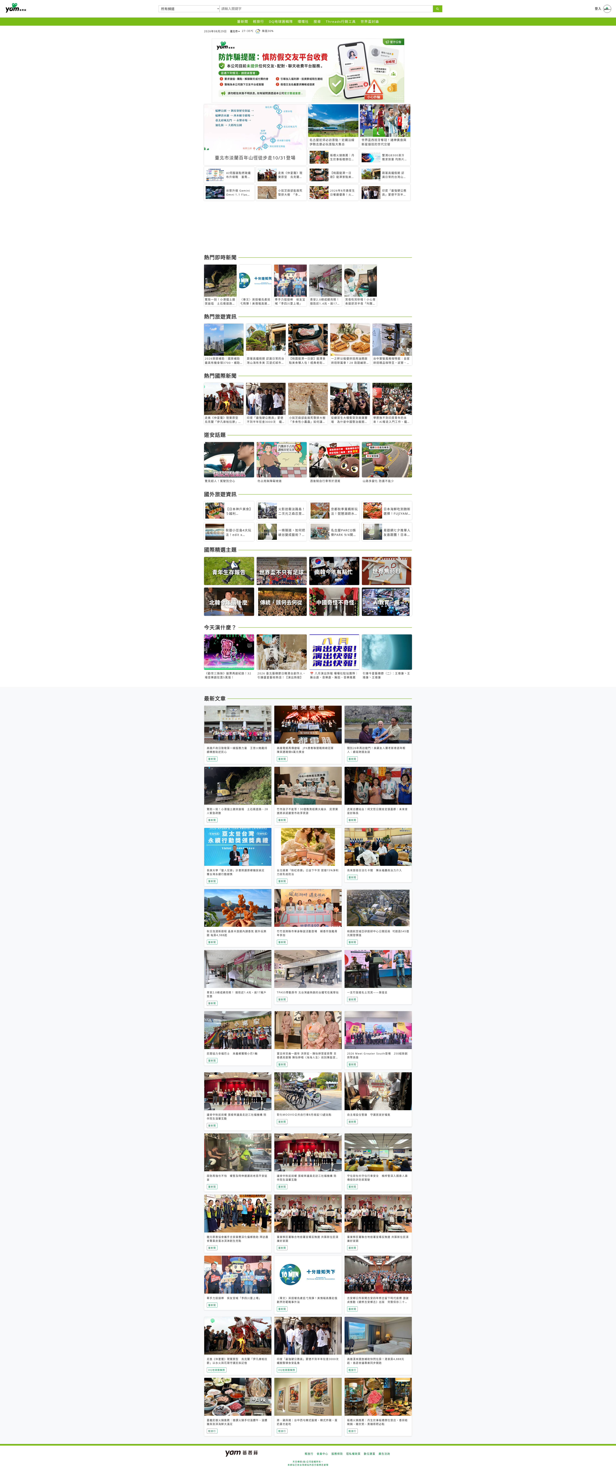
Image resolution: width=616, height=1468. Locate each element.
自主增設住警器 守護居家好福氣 (368, 1114)
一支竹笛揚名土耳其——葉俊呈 (367, 992)
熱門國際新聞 (220, 375)
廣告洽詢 (384, 1453)
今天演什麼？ (220, 627)
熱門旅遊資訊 (220, 316)
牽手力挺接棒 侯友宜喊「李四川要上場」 (234, 1298)
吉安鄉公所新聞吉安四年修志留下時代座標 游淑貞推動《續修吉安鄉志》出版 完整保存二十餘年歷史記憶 (378, 1302)
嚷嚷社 (303, 21)
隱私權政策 (353, 1453)
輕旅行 (258, 21)
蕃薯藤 (15, 8)
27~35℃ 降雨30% (258, 31)
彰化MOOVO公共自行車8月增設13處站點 (304, 1114)
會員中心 (322, 1453)
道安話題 (215, 434)
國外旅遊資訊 (220, 494)
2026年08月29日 (215, 31)
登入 (598, 8)
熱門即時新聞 (220, 257)
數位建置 (369, 1453)
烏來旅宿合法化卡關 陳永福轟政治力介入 (374, 870)
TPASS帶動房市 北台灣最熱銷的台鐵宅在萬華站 (308, 992)
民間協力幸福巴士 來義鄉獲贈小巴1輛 (232, 1053)
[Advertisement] (300, 227)
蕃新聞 (242, 21)
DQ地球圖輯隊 (281, 21)
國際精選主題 (220, 549)
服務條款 (337, 1453)
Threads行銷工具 (341, 21)
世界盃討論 (370, 21)
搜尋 (317, 21)
